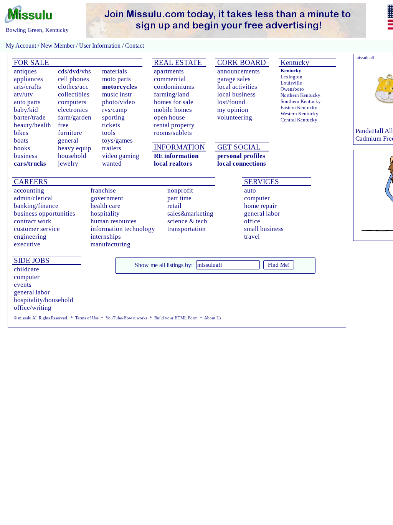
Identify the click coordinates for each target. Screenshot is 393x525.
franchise (103, 190)
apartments (169, 71)
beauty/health (32, 125)
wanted (112, 163)
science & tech (187, 221)
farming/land (171, 94)
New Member (57, 45)
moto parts (116, 79)
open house (169, 117)
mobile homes (173, 109)
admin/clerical (33, 198)
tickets (111, 125)
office (252, 221)
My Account (21, 45)
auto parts (27, 102)
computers (72, 102)
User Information (100, 45)
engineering (30, 236)
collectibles (73, 94)
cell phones (73, 79)
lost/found (231, 102)
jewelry (68, 163)
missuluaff (365, 57)
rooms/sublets (173, 132)
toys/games (117, 140)
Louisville (291, 83)
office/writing (32, 307)
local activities (237, 86)
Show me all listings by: (164, 265)
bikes (21, 132)
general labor (262, 213)
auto (250, 190)
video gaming (120, 155)
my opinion (232, 109)
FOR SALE (30, 62)
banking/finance (36, 205)
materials (114, 71)
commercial (170, 79)
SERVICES (260, 182)
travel (252, 236)
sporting (113, 117)
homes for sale (173, 102)
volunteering (234, 117)
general (68, 140)
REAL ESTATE (177, 62)
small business (264, 229)
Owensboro (292, 89)
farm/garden (74, 117)
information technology (123, 229)
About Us (212, 318)
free (63, 125)
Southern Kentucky (301, 101)
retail (174, 205)
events (22, 284)
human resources (114, 221)
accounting (29, 190)
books (22, 148)
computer (257, 198)
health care (106, 205)
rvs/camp (114, 109)
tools (109, 132)
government (107, 198)
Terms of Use (87, 318)
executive (27, 244)
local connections (241, 163)
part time (179, 198)
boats (21, 140)
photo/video (118, 102)
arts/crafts (27, 86)
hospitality (105, 213)
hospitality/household (43, 300)
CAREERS (30, 182)
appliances (28, 79)
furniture (70, 132)
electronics (73, 109)
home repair (260, 205)
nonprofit (180, 190)
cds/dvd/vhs (74, 71)
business (25, 155)
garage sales (234, 79)
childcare (26, 269)
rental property (174, 125)
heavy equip (74, 148)
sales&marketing (190, 213)
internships (106, 236)
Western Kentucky (300, 113)
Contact (134, 45)
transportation (186, 229)
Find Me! (279, 265)
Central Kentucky (299, 120)
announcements (238, 71)
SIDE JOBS (31, 260)
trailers (111, 148)
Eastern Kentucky (299, 107)
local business (236, 94)
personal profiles (241, 155)
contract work (32, 221)
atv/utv (23, 94)
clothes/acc (73, 86)
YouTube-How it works (126, 318)
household (72, 155)
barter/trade (30, 117)
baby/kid (26, 109)
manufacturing (110, 244)
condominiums (174, 86)
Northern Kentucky (300, 95)
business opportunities (44, 213)
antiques (25, 71)
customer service (37, 229)
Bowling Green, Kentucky (37, 30)
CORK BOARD (240, 62)
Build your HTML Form (176, 318)
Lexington (291, 77)
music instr (117, 94)
